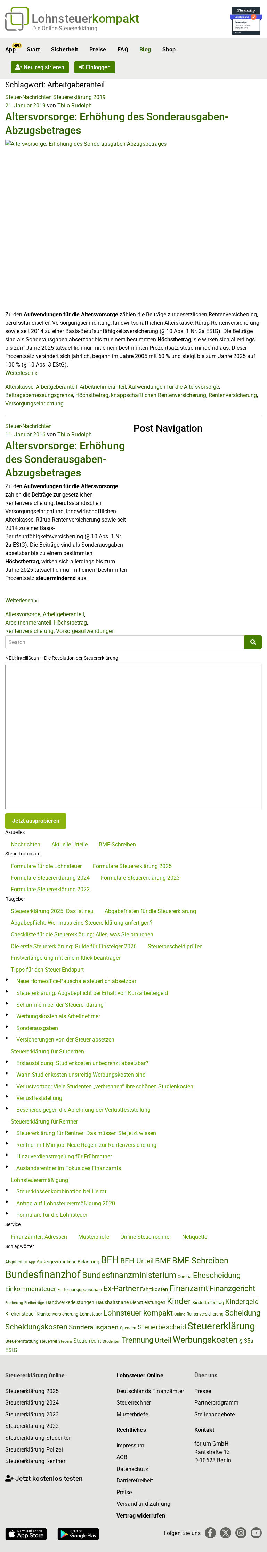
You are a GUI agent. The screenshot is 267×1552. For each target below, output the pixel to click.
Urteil (163, 1340)
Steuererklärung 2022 (32, 1426)
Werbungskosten (205, 1340)
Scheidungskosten (36, 1326)
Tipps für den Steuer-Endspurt (47, 969)
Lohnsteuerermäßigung (39, 1180)
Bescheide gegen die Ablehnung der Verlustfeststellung (83, 1110)
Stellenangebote (214, 1414)
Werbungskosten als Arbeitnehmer (58, 1016)
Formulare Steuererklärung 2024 (50, 878)
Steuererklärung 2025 (32, 1391)
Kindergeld (242, 1301)
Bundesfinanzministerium (129, 1275)
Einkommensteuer (30, 1289)
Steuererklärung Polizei (34, 1449)
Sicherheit (64, 49)
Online (179, 1314)
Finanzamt (188, 1288)
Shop (169, 49)
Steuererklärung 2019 (79, 97)
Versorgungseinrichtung (34, 403)
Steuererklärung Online (35, 1375)
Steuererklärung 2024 (32, 1402)
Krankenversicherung (57, 1314)
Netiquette (194, 1236)
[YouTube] (256, 1532)
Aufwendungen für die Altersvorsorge (173, 387)
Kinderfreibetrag (208, 1302)
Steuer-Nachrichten (28, 97)
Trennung (137, 1340)
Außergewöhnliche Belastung (68, 1262)
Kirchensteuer (20, 1314)
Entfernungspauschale (79, 1289)
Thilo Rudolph (74, 105)
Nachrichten (25, 844)
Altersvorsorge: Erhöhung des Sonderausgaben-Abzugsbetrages (65, 459)
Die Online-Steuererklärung (64, 28)
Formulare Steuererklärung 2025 (132, 866)
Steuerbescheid (162, 1327)
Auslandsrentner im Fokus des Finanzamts (68, 1168)
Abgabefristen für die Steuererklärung (150, 911)
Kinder (179, 1301)
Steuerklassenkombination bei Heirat (61, 1191)
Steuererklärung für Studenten (47, 1051)
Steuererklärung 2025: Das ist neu (52, 911)
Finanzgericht (232, 1288)
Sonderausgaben (37, 1028)
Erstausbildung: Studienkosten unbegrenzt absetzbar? (82, 1063)
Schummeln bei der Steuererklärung (60, 1005)
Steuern (65, 1341)
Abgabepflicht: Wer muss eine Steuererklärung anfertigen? (82, 922)
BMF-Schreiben (117, 844)
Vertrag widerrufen (140, 1515)
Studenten (111, 1341)
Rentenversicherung (233, 395)
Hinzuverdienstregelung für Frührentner (64, 1156)
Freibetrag (14, 1303)
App (10, 49)
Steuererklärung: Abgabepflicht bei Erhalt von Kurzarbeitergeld (92, 993)
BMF (163, 1260)
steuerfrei (48, 1341)
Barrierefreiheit (134, 1480)
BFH (110, 1260)
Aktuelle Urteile (69, 844)
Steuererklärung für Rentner (44, 1121)
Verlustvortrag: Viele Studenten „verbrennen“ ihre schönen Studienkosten (104, 1086)
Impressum (130, 1445)
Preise (97, 49)
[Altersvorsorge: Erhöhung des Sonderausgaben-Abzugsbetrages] (133, 225)
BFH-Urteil (137, 1260)
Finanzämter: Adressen (39, 1236)
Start (33, 49)
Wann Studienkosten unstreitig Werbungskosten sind (81, 1074)
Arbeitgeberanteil (56, 387)
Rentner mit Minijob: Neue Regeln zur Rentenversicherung (86, 1145)
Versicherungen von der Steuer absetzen (65, 1039)
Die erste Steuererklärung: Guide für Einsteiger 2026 (74, 946)
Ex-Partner (121, 1288)
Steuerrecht (87, 1340)
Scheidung (242, 1313)
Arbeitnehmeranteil (103, 387)
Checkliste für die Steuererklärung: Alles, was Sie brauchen (82, 934)
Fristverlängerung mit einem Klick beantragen (66, 958)
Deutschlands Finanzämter (150, 1391)
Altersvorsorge (22, 614)
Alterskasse (19, 387)
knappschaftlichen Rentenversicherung (158, 395)
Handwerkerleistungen (70, 1302)
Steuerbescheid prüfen (175, 946)
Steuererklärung (221, 1326)
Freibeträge (34, 1303)
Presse (202, 1391)
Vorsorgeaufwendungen (85, 631)
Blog (145, 49)
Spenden (128, 1328)
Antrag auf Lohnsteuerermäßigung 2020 (65, 1203)
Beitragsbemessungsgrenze (39, 395)
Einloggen (97, 67)
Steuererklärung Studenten (38, 1437)
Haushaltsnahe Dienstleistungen (130, 1302)
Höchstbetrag (91, 395)
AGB (121, 1457)
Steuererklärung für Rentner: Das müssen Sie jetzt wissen (86, 1133)
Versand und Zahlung (143, 1504)
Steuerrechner (133, 1402)
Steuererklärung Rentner (35, 1461)
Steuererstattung (21, 1341)
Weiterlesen (21, 373)
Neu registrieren (43, 67)
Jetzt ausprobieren (35, 821)
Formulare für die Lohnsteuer (46, 866)
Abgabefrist (16, 1262)
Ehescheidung (217, 1275)
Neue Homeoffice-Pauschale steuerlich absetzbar (76, 981)
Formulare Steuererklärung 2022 (50, 889)
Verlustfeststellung (39, 1098)
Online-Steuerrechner (145, 1236)
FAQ (123, 49)
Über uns (205, 1375)
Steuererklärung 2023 (32, 1414)
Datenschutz (132, 1469)
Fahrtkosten (154, 1289)
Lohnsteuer (91, 1314)
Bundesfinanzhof (43, 1274)
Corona (185, 1276)
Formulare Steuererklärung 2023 (140, 878)
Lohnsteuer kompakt (138, 1313)
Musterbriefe (93, 1236)
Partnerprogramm (216, 1402)
